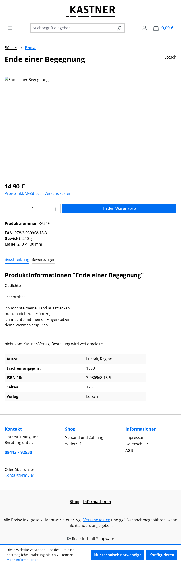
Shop (70, 429)
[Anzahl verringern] (10, 208)
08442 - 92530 (18, 452)
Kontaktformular (19, 475)
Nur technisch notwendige (117, 554)
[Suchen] (119, 28)
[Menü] (10, 28)
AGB (129, 450)
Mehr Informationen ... (24, 559)
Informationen (141, 429)
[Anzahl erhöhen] (56, 208)
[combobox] (72, 28)
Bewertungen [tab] (43, 259)
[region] (90, 127)
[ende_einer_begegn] (90, 127)
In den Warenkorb (119, 208)
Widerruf (73, 443)
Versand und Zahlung (84, 437)
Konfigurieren (161, 554)
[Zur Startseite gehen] (90, 11)
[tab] (17, 259)
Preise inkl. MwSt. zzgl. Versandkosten (38, 193)
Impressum (135, 437)
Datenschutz (136, 443)
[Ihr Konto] (144, 27)
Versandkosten (96, 519)
